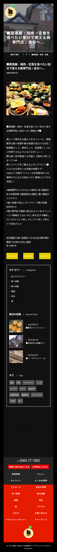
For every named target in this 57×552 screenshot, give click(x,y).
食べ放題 (10, 245)
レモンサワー (28, 382)
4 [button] (25, 117)
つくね (39, 382)
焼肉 (18, 382)
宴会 (13, 296)
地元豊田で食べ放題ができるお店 (23, 237)
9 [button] (34, 117)
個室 (13, 291)
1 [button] (20, 117)
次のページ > (45, 256)
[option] (28, 98)
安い (20, 401)
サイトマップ (41, 519)
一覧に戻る (28, 256)
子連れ (12, 401)
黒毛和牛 (31, 389)
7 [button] (31, 117)
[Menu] (51, 11)
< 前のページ (12, 256)
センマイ (13, 389)
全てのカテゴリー (19, 276)
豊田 (12, 382)
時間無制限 (14, 395)
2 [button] (22, 117)
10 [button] (36, 117)
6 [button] (29, 117)
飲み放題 (15, 286)
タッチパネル (37, 395)
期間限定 (25, 395)
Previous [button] (9, 99)
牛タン (22, 389)
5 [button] (27, 117)
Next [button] (48, 99)
